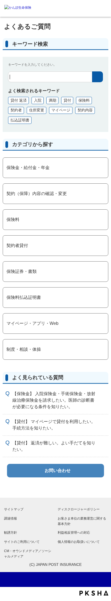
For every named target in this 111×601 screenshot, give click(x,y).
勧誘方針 (10, 532)
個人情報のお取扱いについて (79, 542)
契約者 (16, 110)
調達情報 (10, 518)
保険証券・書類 (21, 271)
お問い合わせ (58, 470)
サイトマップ (13, 509)
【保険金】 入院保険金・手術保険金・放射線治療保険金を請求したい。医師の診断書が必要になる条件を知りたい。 (53, 400)
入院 (37, 100)
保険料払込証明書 (23, 297)
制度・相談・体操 (23, 349)
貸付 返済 (19, 100)
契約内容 (85, 110)
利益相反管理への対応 (74, 532)
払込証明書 (20, 120)
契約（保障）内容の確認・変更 (36, 193)
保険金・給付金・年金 (28, 167)
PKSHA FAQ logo (93, 593)
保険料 (84, 100)
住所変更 (36, 110)
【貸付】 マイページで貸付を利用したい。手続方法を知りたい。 (53, 424)
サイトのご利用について (22, 542)
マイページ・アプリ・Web (32, 323)
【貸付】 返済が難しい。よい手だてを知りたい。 (53, 446)
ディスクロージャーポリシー (79, 509)
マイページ (60, 110)
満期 (52, 100)
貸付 (67, 100)
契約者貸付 (17, 245)
